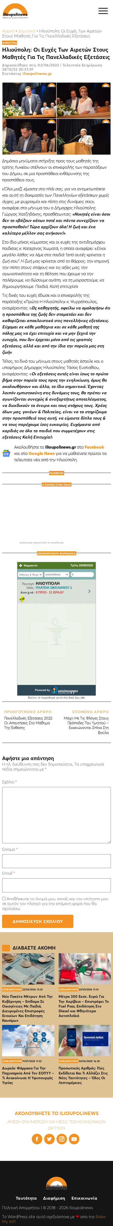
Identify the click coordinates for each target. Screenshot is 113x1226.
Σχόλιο (9, 781)
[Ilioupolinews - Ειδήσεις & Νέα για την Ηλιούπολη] (15, 11)
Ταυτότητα (26, 1198)
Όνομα (10, 849)
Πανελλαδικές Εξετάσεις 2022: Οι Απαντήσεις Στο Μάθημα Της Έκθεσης (28, 720)
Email (8, 873)
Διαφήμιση (54, 1198)
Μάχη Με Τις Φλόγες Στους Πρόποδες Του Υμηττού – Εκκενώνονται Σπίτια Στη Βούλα (86, 722)
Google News (42, 453)
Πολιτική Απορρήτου (21, 1207)
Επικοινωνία (84, 1198)
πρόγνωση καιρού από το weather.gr (41, 542)
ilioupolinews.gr (37, 73)
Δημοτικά (26, 30)
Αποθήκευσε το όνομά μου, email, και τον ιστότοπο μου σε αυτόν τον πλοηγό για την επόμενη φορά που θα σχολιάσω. (55, 903)
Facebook (94, 447)
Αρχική (8, 30)
